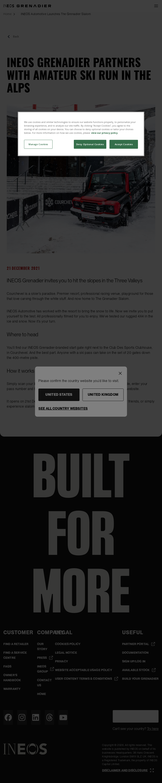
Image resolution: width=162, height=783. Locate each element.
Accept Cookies (124, 144)
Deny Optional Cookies (90, 144)
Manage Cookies (38, 144)
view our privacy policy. (104, 132)
